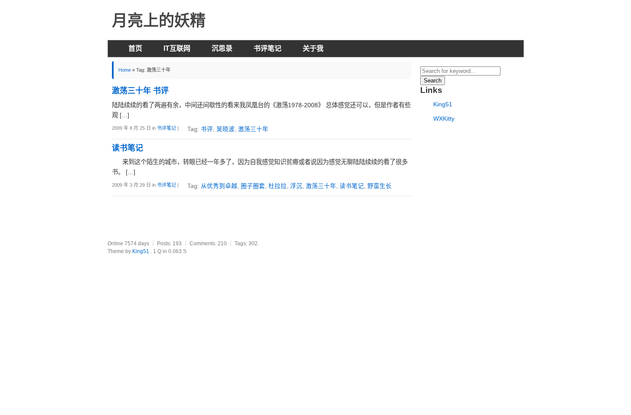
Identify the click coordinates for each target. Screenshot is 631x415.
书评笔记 (267, 48)
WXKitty (443, 118)
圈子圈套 (253, 186)
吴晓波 (225, 129)
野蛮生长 (379, 186)
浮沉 (296, 186)
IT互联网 (176, 48)
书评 (207, 129)
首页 (135, 48)
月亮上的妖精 (159, 21)
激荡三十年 (253, 129)
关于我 (313, 48)
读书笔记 (352, 186)
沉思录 (222, 48)
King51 (442, 104)
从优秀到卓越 (219, 186)
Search (432, 80)
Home (124, 69)
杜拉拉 (277, 186)
